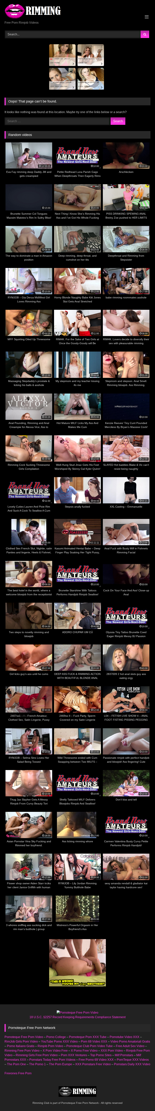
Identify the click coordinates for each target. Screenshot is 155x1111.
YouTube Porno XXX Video (59, 1041)
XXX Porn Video (112, 1050)
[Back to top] (143, 1099)
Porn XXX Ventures (74, 1055)
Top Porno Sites (101, 1055)
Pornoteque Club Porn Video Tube (89, 1046)
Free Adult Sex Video (130, 1046)
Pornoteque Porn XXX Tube (87, 1037)
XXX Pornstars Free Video (93, 1064)
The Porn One (16, 1064)
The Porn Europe (60, 1064)
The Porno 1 (37, 1064)
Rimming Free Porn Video (22, 1050)
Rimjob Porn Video (50, 1046)
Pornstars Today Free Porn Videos (52, 1059)
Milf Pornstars (124, 1055)
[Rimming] (77, 11)
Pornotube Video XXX (124, 1037)
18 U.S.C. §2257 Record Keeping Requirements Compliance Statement (77, 1017)
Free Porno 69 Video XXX (96, 1059)
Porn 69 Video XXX (94, 1041)
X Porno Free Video (84, 1050)
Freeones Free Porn (18, 1073)
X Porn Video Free (55, 1050)
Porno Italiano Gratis (20, 1046)
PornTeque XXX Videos (133, 1059)
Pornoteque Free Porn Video (24, 1037)
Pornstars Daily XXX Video (132, 1064)
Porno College (56, 1037)
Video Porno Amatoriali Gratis (130, 1041)
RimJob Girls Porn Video (21, 1041)
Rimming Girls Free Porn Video (37, 1055)
